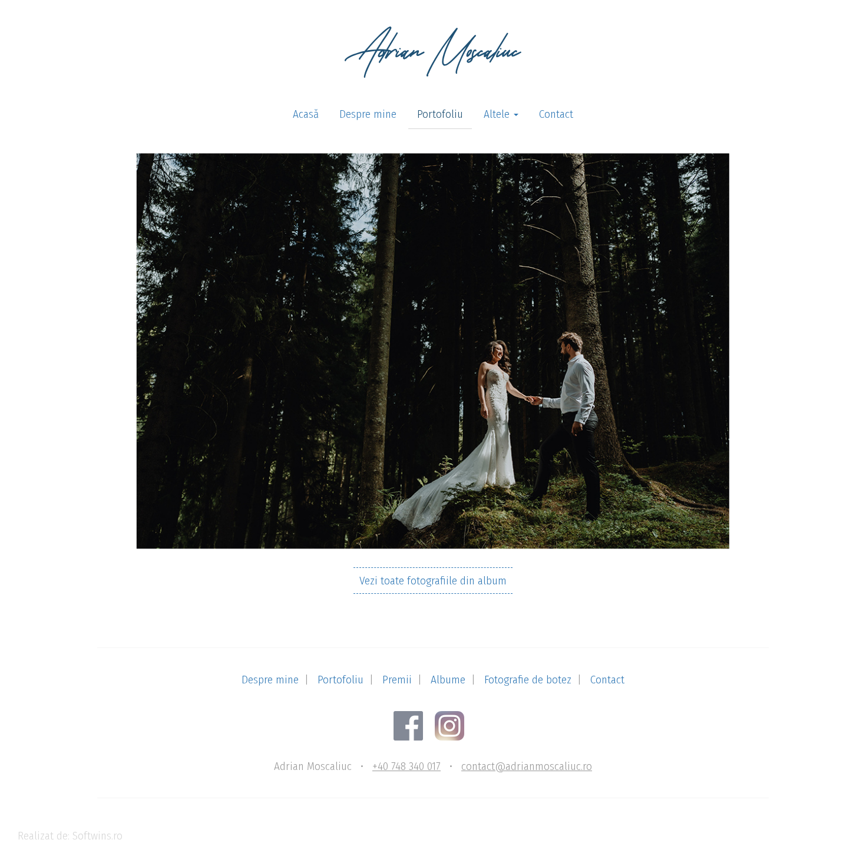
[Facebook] (413, 725)
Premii (397, 679)
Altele (498, 114)
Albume (448, 679)
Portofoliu (440, 114)
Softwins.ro (97, 835)
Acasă (306, 114)
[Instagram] (454, 725)
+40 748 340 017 (406, 766)
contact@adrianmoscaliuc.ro (526, 766)
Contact (556, 114)
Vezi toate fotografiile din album (433, 580)
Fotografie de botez (527, 679)
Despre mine (367, 114)
